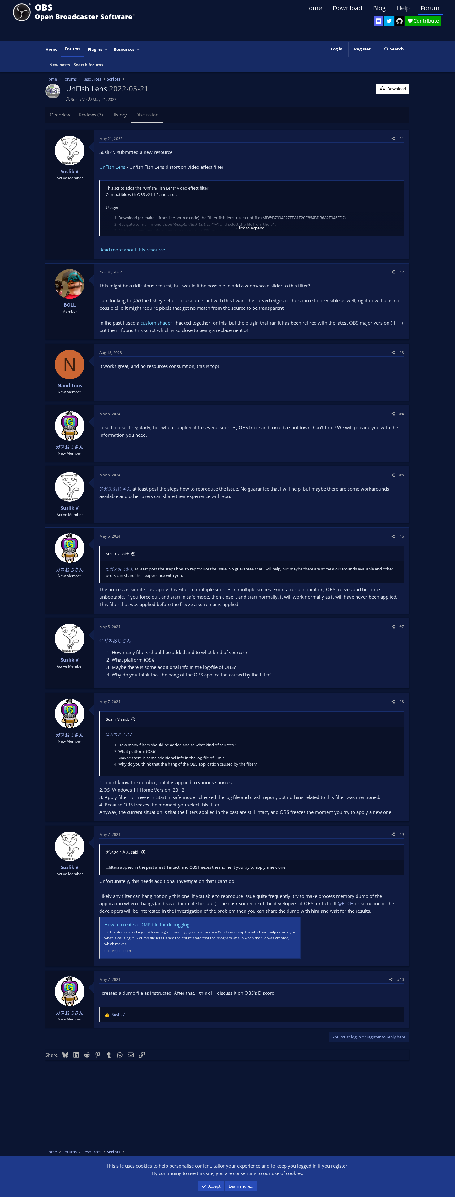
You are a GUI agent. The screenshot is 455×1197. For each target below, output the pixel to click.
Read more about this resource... (134, 250)
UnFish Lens (112, 167)
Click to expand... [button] (251, 228)
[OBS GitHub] (399, 21)
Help (403, 8)
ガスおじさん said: (122, 852)
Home (313, 8)
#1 (401, 138)
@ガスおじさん (115, 489)
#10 (400, 979)
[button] (106, 49)
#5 (401, 475)
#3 (401, 352)
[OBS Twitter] (389, 21)
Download (347, 8)
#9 (401, 834)
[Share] (393, 138)
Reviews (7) (91, 114)
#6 (401, 536)
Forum (430, 8)
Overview (60, 114)
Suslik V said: (117, 554)
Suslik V (78, 99)
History (119, 114)
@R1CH (345, 903)
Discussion (147, 114)
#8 (401, 701)
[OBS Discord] (378, 21)
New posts (59, 65)
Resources (124, 49)
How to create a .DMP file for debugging (146, 924)
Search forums (88, 65)
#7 (401, 626)
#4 (401, 414)
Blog (379, 8)
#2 (401, 272)
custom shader (156, 323)
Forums (72, 48)
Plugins (95, 49)
